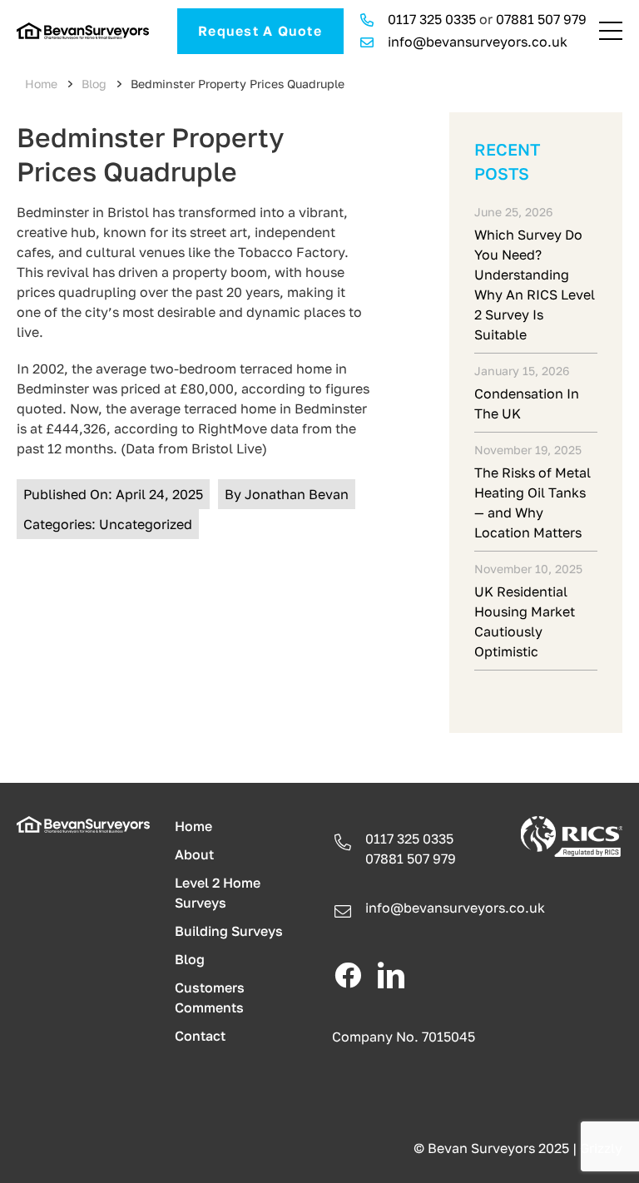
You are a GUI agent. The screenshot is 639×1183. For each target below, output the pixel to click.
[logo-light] (83, 822)
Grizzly (601, 1148)
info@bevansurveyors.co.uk (477, 41)
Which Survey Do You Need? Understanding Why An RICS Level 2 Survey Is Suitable (534, 284)
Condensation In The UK (526, 403)
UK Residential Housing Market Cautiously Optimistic (524, 621)
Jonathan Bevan (297, 494)
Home (41, 84)
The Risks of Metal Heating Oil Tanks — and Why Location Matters (532, 502)
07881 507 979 (541, 19)
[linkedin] (391, 975)
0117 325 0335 (432, 19)
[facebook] (347, 975)
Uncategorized (145, 524)
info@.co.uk (455, 907)
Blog (94, 84)
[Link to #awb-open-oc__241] (610, 30)
